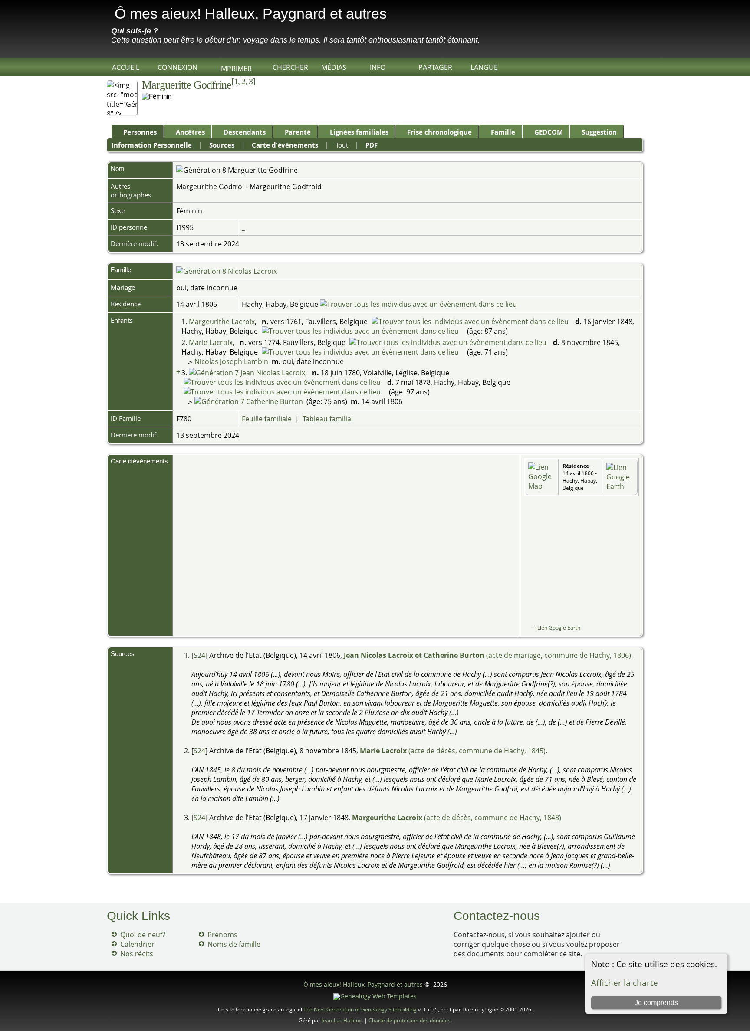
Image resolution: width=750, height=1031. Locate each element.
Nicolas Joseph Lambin (231, 361)
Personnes (140, 132)
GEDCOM (548, 132)
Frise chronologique (439, 132)
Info (377, 67)
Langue (484, 67)
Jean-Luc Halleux (342, 1020)
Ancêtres (190, 132)
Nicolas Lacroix (251, 271)
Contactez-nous (497, 916)
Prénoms (222, 934)
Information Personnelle (152, 145)
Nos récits (136, 954)
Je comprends (656, 1002)
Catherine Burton (273, 401)
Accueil (125, 67)
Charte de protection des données (409, 1020)
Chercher (290, 67)
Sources (221, 145)
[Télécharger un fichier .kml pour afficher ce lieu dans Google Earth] (620, 486)
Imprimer (235, 68)
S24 (199, 655)
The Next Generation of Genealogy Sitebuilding (360, 1009)
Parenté (298, 132)
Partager (435, 67)
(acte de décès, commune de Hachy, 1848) (456, 817)
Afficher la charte (624, 982)
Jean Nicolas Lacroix (272, 373)
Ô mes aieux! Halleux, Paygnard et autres (251, 13)
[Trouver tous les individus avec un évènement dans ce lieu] (418, 304)
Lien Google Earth (558, 627)
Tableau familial (328, 419)
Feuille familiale (267, 419)
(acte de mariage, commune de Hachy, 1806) (487, 655)
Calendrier (137, 944)
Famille (503, 132)
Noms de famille (233, 944)
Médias (333, 67)
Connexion (177, 67)
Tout (342, 145)
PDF (371, 145)
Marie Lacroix (211, 342)
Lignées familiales (359, 132)
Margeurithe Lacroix (222, 321)
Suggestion (599, 132)
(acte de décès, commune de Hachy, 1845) (453, 750)
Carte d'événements (285, 145)
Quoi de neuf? (142, 934)
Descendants (245, 132)
